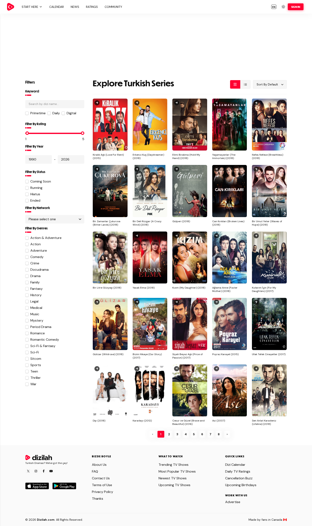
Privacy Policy (102, 492)
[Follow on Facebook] (43, 471)
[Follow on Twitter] (28, 471)
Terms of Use (102, 485)
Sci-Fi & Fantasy (42, 346)
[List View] (245, 84)
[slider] (27, 133)
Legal (34, 301)
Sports (35, 365)
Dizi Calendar (235, 464)
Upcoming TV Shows (174, 485)
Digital (71, 113)
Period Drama (40, 327)
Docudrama (39, 269)
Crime (34, 263)
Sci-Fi (34, 352)
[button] (31, 6)
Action (35, 244)
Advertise (232, 502)
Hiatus (35, 194)
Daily (56, 113)
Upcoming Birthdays (240, 485)
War (33, 384)
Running (36, 188)
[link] (10, 7)
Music (34, 314)
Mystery (36, 320)
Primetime (38, 113)
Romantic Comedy (44, 339)
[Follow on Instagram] (36, 471)
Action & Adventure (46, 238)
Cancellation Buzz (239, 478)
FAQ (95, 471)
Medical (36, 308)
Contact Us (101, 478)
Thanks (97, 498)
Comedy (37, 257)
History (36, 295)
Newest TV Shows (173, 478)
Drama (35, 276)
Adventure (38, 250)
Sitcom (35, 358)
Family (35, 282)
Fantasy (36, 288)
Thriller (35, 377)
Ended (35, 200)
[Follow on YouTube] (51, 471)
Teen (34, 371)
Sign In (295, 6)
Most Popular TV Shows (177, 471)
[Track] (97, 102)
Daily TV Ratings (237, 471)
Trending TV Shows (173, 464)
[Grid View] (235, 84)
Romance (37, 333)
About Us (99, 464)
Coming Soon (40, 181)
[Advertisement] (156, 43)
